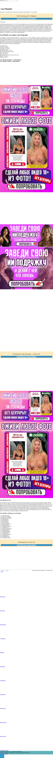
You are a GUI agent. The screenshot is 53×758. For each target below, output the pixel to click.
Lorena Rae (2, 610)
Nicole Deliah (3, 624)
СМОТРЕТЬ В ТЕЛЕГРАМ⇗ (26, 19)
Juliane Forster (3, 736)
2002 (2, 571)
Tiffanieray (2, 652)
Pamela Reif (2, 596)
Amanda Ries (3, 694)
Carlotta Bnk (2, 680)
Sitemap (1, 753)
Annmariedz (2, 666)
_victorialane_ (3, 638)
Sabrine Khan (3, 708)
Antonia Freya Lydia (4, 750)
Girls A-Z (6, 753)
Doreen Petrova (3, 722)
